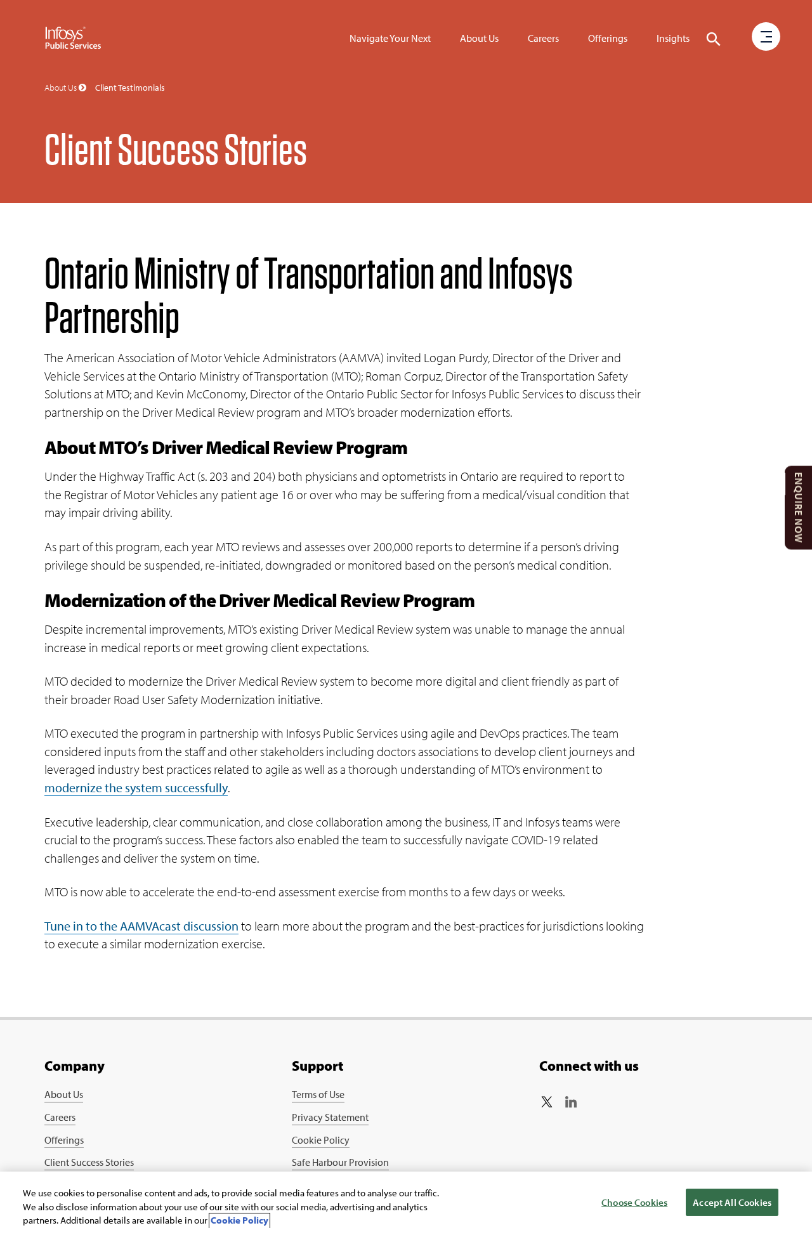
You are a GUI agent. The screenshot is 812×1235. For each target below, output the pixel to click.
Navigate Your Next (390, 38)
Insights (673, 38)
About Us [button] (61, 87)
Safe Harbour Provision (340, 1162)
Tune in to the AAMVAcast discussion (141, 926)
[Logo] (73, 38)
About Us (479, 38)
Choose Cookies (634, 1202)
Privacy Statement (330, 1117)
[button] (766, 37)
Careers (543, 38)
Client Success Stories (89, 1162)
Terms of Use (318, 1094)
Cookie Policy (321, 1140)
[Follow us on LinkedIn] (571, 1101)
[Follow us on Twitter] (546, 1101)
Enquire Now (798, 507)
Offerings (607, 38)
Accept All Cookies (732, 1202)
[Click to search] (713, 39)
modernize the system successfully (136, 787)
